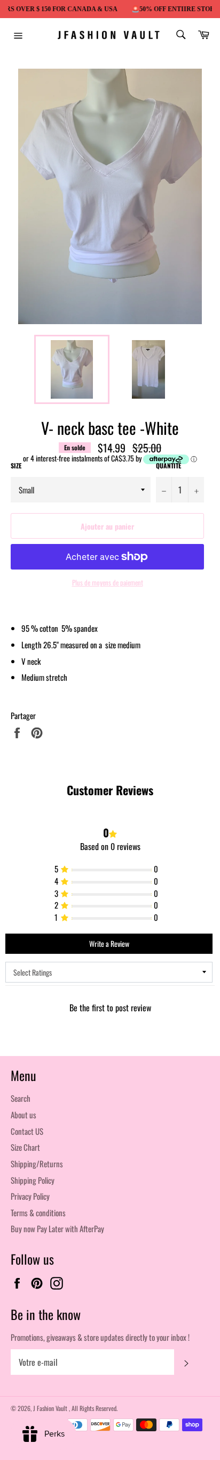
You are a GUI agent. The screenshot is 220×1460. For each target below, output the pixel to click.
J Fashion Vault (51, 1408)
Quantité (168, 465)
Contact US (27, 1131)
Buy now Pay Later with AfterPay (57, 1228)
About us (23, 1114)
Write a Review (109, 943)
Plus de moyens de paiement (107, 583)
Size (16, 465)
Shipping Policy (32, 1180)
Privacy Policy (30, 1196)
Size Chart (25, 1147)
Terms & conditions (38, 1212)
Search (20, 1098)
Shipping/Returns (37, 1163)
